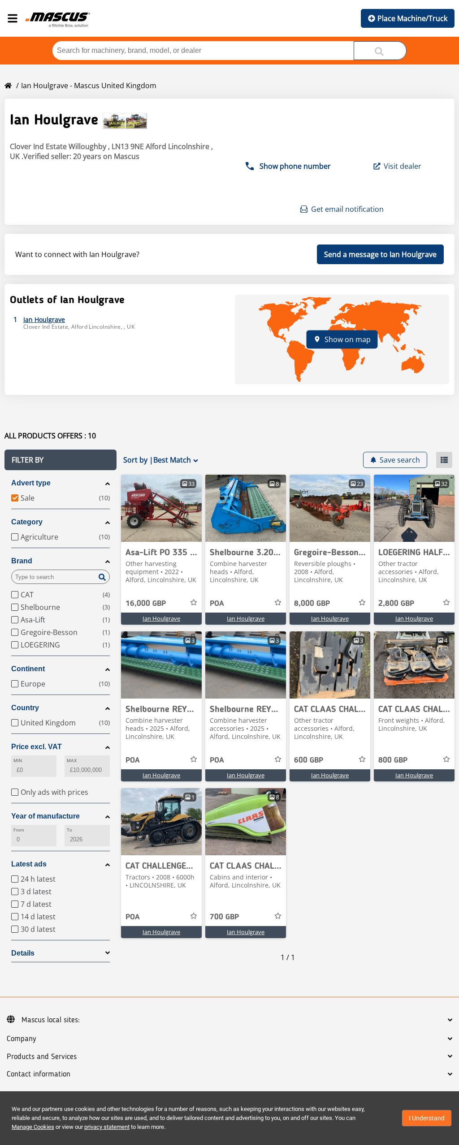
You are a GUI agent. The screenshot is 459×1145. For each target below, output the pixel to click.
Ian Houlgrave (161, 618)
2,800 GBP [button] (396, 604)
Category (27, 522)
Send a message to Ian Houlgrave (380, 254)
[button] (60, 460)
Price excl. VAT (36, 746)
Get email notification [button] (347, 209)
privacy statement (107, 1127)
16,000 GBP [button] (146, 604)
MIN (17, 760)
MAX (72, 760)
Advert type (31, 483)
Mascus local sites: (51, 1020)
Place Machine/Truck (412, 18)
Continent (28, 669)
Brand (21, 561)
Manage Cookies (33, 1127)
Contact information (38, 1074)
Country (25, 708)
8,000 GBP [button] (312, 604)
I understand (427, 1118)
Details (23, 953)
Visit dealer (402, 166)
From (18, 830)
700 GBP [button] (224, 917)
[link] (161, 508)
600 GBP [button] (308, 760)
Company (21, 1039)
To (69, 830)
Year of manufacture (45, 816)
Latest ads (29, 864)
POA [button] (217, 604)
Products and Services (42, 1057)
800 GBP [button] (392, 760)
